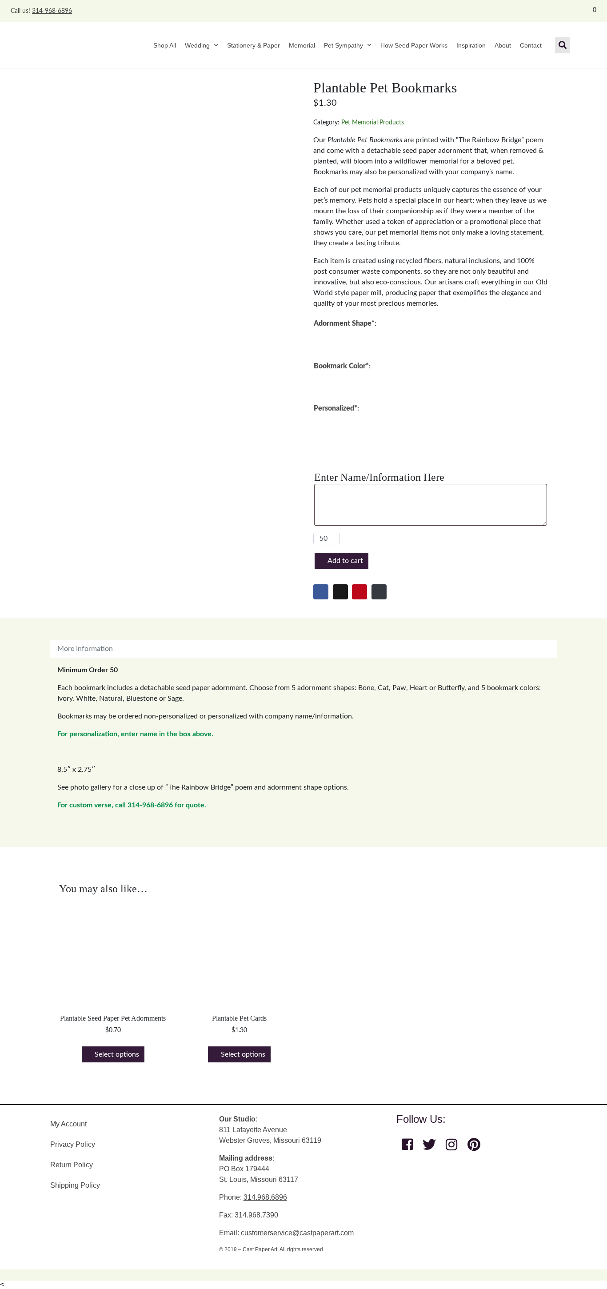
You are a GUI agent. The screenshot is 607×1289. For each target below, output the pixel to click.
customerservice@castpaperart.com (296, 1233)
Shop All (164, 45)
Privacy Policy (72, 1144)
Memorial (302, 45)
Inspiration (471, 45)
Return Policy (71, 1165)
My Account (68, 1124)
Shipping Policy (75, 1185)
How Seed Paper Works (413, 45)
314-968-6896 (52, 11)
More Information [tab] (85, 648)
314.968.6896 (265, 1197)
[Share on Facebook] (320, 591)
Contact (531, 45)
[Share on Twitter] (340, 591)
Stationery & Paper (253, 45)
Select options (117, 1054)
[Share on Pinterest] (359, 591)
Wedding (197, 45)
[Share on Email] (379, 591)
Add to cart (345, 560)
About (503, 45)
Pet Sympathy (343, 45)
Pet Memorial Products (372, 123)
